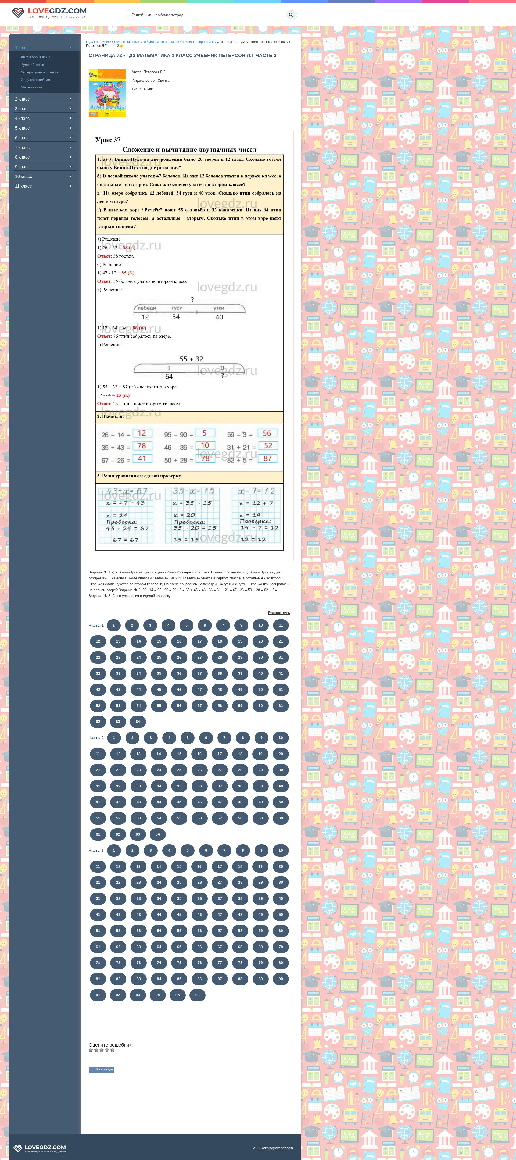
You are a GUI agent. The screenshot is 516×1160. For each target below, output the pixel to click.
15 (159, 641)
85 (179, 979)
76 (200, 963)
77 (220, 963)
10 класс (23, 176)
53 (118, 706)
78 (240, 963)
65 (179, 947)
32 (98, 673)
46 (179, 689)
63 (118, 721)
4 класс (22, 118)
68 (240, 947)
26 (179, 657)
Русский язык (32, 64)
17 (200, 641)
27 (200, 657)
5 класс (22, 128)
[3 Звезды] (101, 1050)
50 (261, 689)
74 (159, 963)
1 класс (22, 47)
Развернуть (279, 613)
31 (281, 657)
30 (261, 657)
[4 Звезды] (107, 1050)
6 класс (22, 137)
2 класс (22, 99)
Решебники (102, 42)
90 (281, 979)
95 (177, 995)
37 (200, 673)
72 (118, 963)
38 (220, 673)
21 (281, 641)
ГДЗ (89, 42)
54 (139, 706)
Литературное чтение (40, 72)
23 (118, 657)
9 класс (22, 167)
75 (179, 963)
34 (139, 673)
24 (139, 657)
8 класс (22, 157)
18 (220, 641)
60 (261, 706)
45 (159, 689)
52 (98, 706)
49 (240, 689)
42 (98, 689)
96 (197, 995)
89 (261, 979)
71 (98, 963)
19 (240, 641)
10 (261, 625)
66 (200, 947)
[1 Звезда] (91, 1050)
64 (138, 721)
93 (138, 995)
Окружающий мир (36, 79)
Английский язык (35, 57)
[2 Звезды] (96, 1050)
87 (220, 979)
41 (281, 673)
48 (220, 689)
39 (240, 673)
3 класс (22, 108)
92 (118, 995)
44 (139, 689)
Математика (31, 87)
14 (139, 641)
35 (159, 673)
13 (118, 641)
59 (240, 706)
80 (281, 963)
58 (220, 706)
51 (281, 689)
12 (98, 641)
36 (179, 673)
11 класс (23, 186)
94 (158, 995)
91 (98, 995)
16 (179, 641)
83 (139, 979)
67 (220, 947)
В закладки (104, 1069)
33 (118, 673)
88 (240, 979)
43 (118, 689)
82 (118, 979)
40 (261, 673)
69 (261, 947)
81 (98, 979)
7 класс (22, 147)
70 (281, 947)
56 (179, 706)
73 (139, 963)
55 (159, 706)
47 (200, 689)
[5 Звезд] (112, 1050)
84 (159, 979)
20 (261, 641)
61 (281, 706)
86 (200, 979)
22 (98, 657)
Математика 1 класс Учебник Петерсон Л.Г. (181, 42)
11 (281, 625)
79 (261, 963)
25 (159, 657)
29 (240, 657)
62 (98, 721)
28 (220, 657)
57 (200, 706)
